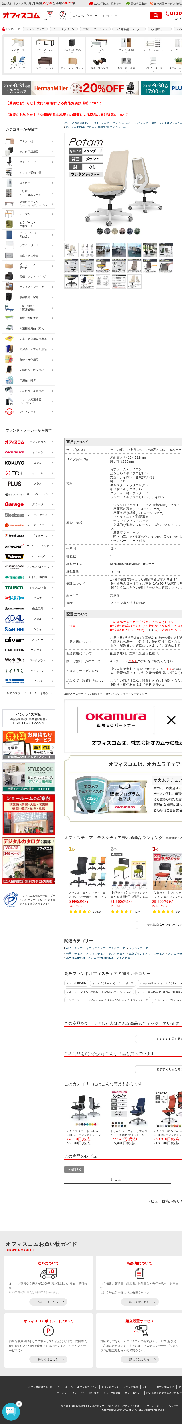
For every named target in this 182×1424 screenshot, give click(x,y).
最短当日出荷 (139, 3)
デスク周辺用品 (72, 49)
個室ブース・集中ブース (28, 224)
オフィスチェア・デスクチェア (105, 948)
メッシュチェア (35, 29)
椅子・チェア (18, 68)
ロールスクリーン (64, 29)
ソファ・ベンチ (45, 68)
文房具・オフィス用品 (33, 349)
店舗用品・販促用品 (32, 370)
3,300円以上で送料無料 (108, 3)
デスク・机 (18, 49)
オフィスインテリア (32, 286)
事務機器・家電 (29, 297)
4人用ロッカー (159, 29)
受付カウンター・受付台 (30, 266)
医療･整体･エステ (30, 318)
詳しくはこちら (48, 1302)
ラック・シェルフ (153, 49)
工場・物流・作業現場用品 (27, 307)
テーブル (99, 49)
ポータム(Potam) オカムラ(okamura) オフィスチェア (99, 957)
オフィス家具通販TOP (40, 1387)
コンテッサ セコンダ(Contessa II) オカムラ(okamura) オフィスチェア (107, 1000)
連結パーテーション (95, 29)
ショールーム (65, 1387)
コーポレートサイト (68, 1393)
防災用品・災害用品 (32, 390)
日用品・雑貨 (28, 380)
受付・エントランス (72, 68)
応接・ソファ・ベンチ (33, 276)
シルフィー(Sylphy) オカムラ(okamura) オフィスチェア (99, 991)
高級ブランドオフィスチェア (147, 953)
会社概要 (94, 1393)
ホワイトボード (153, 68)
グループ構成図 (112, 1393)
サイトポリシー (133, 1393)
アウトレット (28, 411)
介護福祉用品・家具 (32, 328)
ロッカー (25, 182)
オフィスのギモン (87, 1387)
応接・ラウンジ (99, 68)
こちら (131, 587)
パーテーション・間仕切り (30, 235)
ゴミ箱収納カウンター (129, 29)
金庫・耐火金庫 (126, 68)
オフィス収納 (126, 49)
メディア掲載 (130, 1387)
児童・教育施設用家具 (33, 338)
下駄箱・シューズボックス (30, 193)
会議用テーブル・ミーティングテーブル (33, 203)
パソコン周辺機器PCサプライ (30, 401)
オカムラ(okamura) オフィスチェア (113, 983)
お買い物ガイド (165, 1387)
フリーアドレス (45, 49)
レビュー (147, 1387)
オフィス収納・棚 (30, 172)
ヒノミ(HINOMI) (76, 983)
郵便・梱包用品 (29, 359)
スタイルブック (110, 1387)
